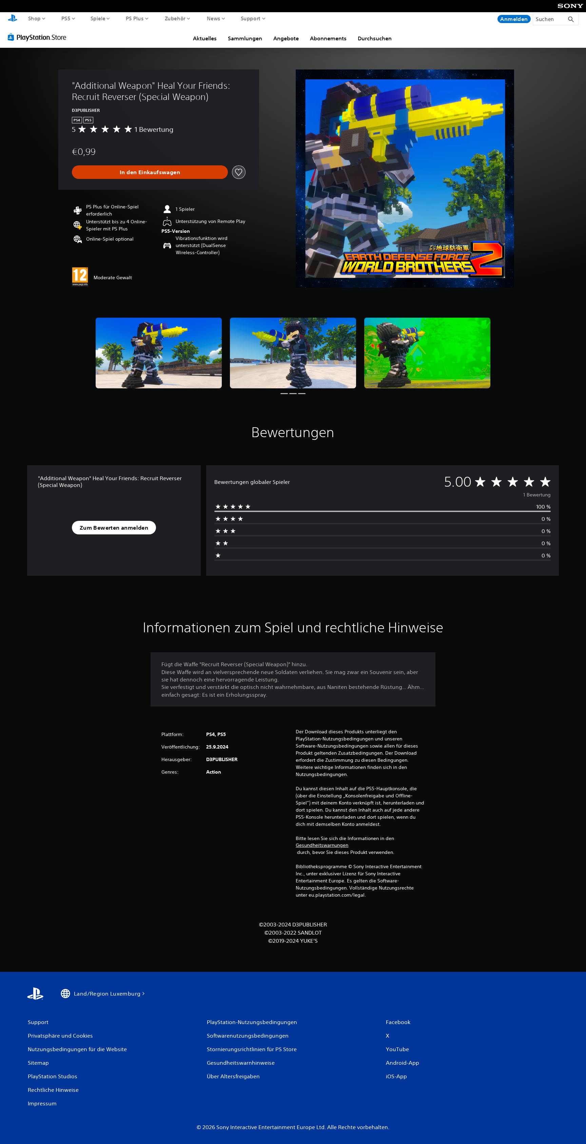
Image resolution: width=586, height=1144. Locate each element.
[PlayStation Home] (12, 18)
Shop (34, 18)
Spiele (97, 18)
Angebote (286, 38)
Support (251, 18)
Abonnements (328, 38)
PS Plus (135, 18)
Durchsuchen (375, 38)
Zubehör (175, 18)
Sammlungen (245, 38)
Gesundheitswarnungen (322, 845)
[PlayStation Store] (38, 37)
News (213, 18)
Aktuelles (205, 38)
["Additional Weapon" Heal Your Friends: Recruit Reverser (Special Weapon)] (159, 353)
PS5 (65, 18)
